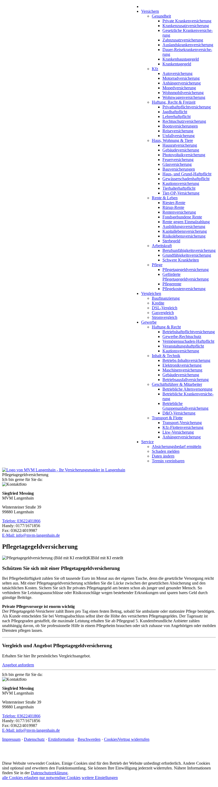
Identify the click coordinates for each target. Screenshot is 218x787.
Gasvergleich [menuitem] (163, 312)
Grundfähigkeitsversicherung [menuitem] (186, 255)
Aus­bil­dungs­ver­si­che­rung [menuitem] (183, 226)
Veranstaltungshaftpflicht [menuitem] (183, 346)
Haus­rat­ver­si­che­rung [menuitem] (179, 145)
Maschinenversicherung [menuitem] (182, 370)
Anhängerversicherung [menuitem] (181, 83)
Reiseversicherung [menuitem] (177, 131)
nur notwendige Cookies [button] (60, 777)
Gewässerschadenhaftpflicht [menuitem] (185, 178)
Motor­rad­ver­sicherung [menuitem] (181, 78)
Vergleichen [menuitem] (151, 293)
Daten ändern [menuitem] (163, 456)
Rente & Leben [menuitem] (165, 198)
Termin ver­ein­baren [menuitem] (168, 461)
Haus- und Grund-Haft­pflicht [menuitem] (186, 174)
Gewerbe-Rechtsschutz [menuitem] (181, 336)
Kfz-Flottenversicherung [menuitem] (182, 427)
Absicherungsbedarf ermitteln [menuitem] (176, 446)
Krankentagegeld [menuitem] (176, 64)
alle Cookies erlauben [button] (20, 777)
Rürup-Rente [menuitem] (173, 207)
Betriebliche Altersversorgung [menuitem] (187, 389)
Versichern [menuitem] (150, 11)
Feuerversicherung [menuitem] (178, 159)
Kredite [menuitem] (158, 303)
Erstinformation (61, 739)
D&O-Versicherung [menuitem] (178, 413)
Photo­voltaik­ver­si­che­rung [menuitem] (183, 155)
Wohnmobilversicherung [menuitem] (183, 92)
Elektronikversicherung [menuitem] (182, 365)
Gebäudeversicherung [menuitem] (180, 150)
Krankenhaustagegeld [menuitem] (180, 59)
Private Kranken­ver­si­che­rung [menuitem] (186, 21)
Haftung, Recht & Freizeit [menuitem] (173, 102)
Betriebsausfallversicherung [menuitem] (185, 379)
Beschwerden (89, 739)
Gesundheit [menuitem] (161, 16)
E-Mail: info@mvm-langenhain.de (31, 535)
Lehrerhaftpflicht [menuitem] (176, 116)
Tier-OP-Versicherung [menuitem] (180, 193)
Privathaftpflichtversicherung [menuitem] (186, 107)
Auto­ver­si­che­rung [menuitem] (177, 73)
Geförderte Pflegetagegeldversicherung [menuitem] (185, 276)
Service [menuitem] (147, 441)
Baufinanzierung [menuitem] (166, 298)
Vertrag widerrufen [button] (133, 739)
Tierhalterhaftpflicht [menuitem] (178, 188)
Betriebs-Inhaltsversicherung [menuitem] (186, 360)
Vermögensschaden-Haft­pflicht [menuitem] (188, 341)
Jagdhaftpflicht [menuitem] (174, 111)
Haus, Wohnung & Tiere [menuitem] (172, 140)
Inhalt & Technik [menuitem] (166, 355)
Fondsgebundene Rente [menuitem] (182, 217)
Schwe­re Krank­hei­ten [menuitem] (180, 260)
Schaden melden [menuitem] (165, 451)
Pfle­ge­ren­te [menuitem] (171, 284)
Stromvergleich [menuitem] (164, 317)
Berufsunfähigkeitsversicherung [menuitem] (189, 250)
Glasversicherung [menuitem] (177, 164)
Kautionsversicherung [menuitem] (180, 183)
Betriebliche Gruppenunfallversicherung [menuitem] (185, 406)
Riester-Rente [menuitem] (173, 202)
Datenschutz (34, 739)
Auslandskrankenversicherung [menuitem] (187, 45)
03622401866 (28, 521)
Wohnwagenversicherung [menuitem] (183, 97)
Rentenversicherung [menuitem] (179, 212)
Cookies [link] (111, 739)
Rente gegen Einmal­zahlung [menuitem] (186, 221)
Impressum (11, 739)
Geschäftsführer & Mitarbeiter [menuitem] (177, 384)
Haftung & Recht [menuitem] (166, 327)
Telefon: (9, 521)
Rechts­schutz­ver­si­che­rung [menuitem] (184, 121)
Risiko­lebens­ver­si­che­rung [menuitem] (184, 236)
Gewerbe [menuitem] (149, 322)
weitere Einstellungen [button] (100, 777)
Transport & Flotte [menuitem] (167, 418)
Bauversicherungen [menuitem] (178, 169)
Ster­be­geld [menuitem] (171, 241)
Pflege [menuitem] (157, 265)
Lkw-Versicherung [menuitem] (178, 432)
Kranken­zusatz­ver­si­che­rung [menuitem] (185, 25)
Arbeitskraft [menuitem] (162, 245)
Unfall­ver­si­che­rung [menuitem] (178, 135)
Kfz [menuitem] (155, 68)
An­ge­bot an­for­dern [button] (18, 665)
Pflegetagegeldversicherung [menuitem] (185, 269)
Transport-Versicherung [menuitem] (182, 422)
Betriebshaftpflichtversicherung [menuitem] (188, 331)
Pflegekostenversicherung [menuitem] (184, 288)
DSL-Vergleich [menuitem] (164, 308)
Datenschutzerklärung (49, 773)
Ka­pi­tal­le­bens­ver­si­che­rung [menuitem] (184, 231)
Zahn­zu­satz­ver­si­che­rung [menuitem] (182, 40)
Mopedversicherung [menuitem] (179, 88)
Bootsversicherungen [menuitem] (180, 126)
